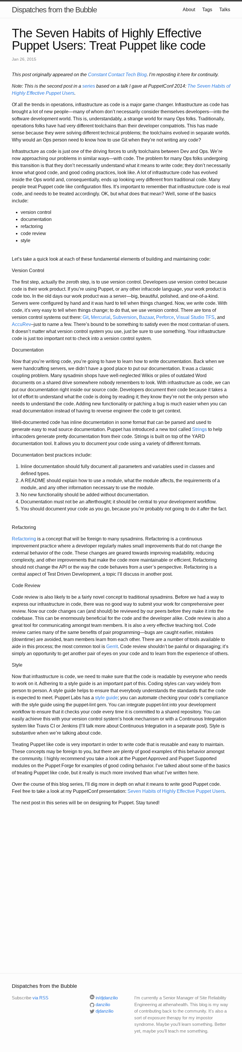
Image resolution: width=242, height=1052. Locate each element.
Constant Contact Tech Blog (117, 74)
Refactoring (24, 538)
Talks (224, 9)
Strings (199, 429)
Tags (207, 9)
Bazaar (146, 317)
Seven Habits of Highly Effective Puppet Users (176, 791)
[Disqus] (121, 888)
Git (86, 317)
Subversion (125, 317)
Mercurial (100, 317)
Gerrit (112, 646)
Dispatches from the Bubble (54, 9)
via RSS (40, 997)
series (88, 86)
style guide (106, 697)
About (189, 9)
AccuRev (21, 324)
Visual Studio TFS (195, 317)
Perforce (165, 317)
